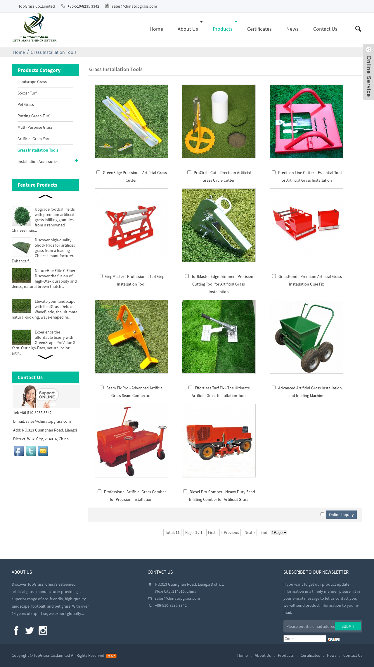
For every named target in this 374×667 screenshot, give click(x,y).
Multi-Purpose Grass (35, 127)
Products (223, 28)
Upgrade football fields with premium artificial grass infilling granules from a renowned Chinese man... (43, 220)
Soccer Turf (27, 93)
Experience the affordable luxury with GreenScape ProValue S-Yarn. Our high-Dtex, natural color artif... (44, 342)
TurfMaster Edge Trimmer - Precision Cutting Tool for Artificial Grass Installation (222, 284)
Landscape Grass (32, 81)
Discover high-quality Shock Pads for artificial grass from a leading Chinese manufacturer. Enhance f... (43, 250)
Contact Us (325, 28)
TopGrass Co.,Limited (36, 6)
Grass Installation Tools (54, 52)
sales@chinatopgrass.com (134, 6)
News (292, 28)
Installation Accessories (38, 161)
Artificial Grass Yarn (34, 138)
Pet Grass (26, 104)
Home (156, 28)
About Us (188, 28)
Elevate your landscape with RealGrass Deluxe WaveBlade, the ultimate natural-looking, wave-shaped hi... (44, 309)
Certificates (259, 28)
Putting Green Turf (33, 115)
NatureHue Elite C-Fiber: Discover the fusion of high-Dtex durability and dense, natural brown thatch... (44, 278)
